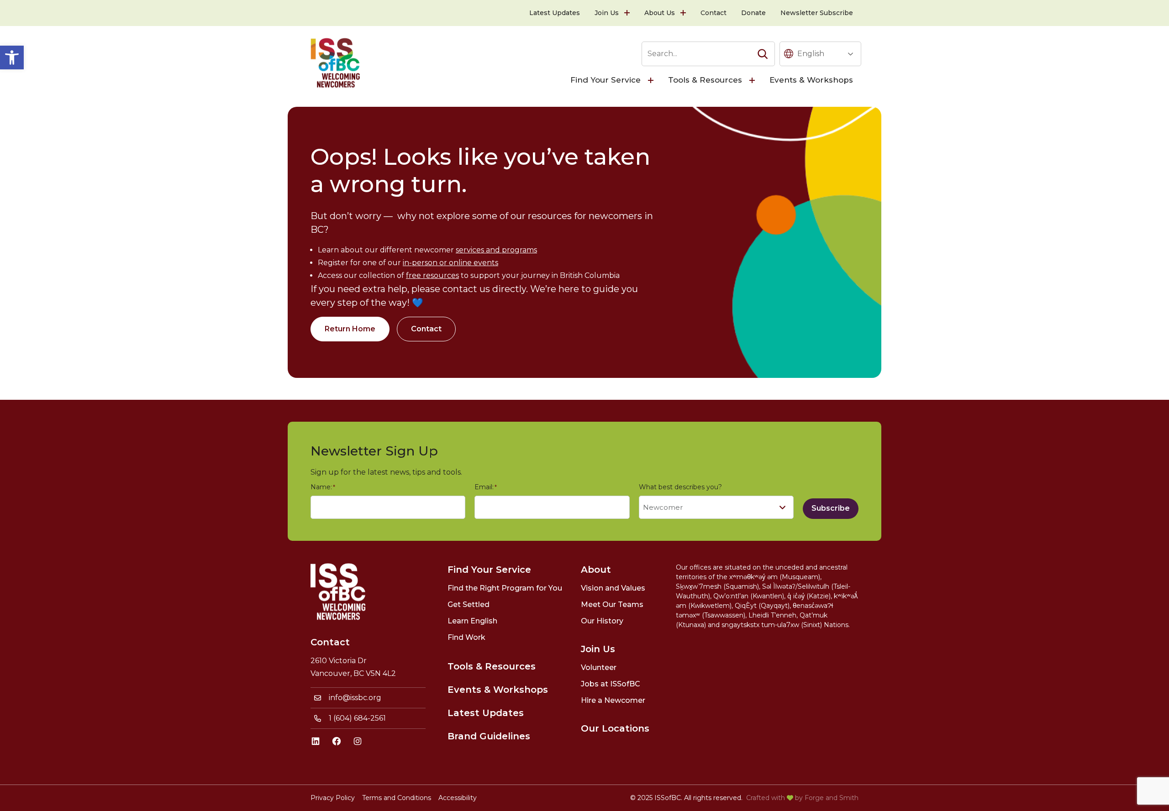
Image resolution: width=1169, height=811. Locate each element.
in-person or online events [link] (450, 262)
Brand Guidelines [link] (489, 736)
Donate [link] (753, 13)
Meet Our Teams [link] (612, 604)
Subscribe (830, 508)
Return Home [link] (350, 328)
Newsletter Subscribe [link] (816, 13)
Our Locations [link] (615, 728)
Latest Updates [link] (554, 13)
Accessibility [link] (457, 798)
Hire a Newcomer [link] (613, 700)
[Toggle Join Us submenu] (628, 13)
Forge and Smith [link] (831, 798)
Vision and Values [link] (613, 588)
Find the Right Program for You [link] (505, 588)
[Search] (762, 54)
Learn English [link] (472, 621)
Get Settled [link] (469, 604)
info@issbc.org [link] (355, 697)
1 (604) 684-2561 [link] (357, 718)
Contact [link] (713, 13)
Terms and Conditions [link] (396, 798)
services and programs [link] (496, 250)
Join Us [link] (607, 13)
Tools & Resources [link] (705, 79)
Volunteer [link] (598, 667)
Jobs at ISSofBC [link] (610, 684)
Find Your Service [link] (605, 79)
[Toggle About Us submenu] (684, 13)
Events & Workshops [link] (811, 79)
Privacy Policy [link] (333, 798)
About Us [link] (659, 13)
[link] (12, 57)
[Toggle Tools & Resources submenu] (753, 80)
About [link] (596, 569)
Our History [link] (602, 621)
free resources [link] (432, 275)
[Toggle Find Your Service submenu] (651, 80)
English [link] (810, 53)
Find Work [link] (466, 637)
